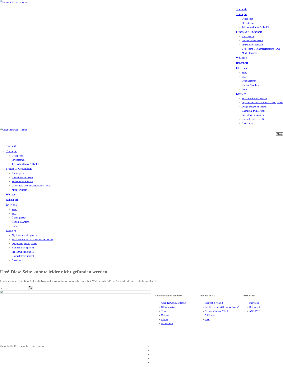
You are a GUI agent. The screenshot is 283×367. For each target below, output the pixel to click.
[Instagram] (152, 350)
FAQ (207, 319)
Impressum (254, 303)
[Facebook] (152, 346)
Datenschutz (255, 307)
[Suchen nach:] (14, 288)
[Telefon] (152, 358)
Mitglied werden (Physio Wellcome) (222, 307)
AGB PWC (254, 311)
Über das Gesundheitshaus (173, 303)
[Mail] (151, 362)
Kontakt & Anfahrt (214, 303)
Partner (164, 319)
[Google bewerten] (152, 354)
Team (163, 311)
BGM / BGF (167, 323)
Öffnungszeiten (168, 307)
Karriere (165, 315)
